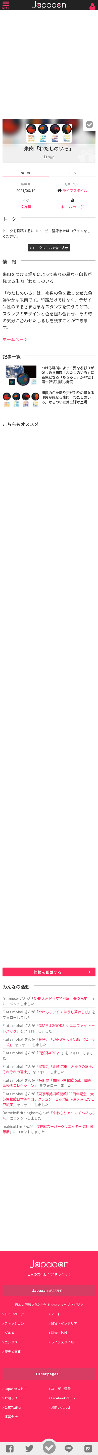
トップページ (14, 1314)
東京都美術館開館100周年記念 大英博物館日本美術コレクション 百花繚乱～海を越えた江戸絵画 (48, 1099)
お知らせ (11, 1398)
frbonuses (11, 998)
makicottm (12, 1126)
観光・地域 (59, 1332)
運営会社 (11, 1416)
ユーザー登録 (61, 1388)
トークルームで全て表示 (50, 247)
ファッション (14, 1323)
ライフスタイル (75, 190)
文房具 (26, 206)
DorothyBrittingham (21, 1112)
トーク (72, 172)
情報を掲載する (48, 972)
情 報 (25, 172)
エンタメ (11, 1342)
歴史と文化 (13, 1351)
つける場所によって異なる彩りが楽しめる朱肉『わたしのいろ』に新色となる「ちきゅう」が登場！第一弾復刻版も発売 (67, 374)
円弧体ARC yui (50, 1052)
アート (56, 1314)
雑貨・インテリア (64, 1323)
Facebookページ (63, 1398)
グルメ (9, 1332)
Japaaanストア (16, 1388)
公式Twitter (13, 1407)
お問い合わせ (61, 1407)
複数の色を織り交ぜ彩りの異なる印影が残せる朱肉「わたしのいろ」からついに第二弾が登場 (67, 397)
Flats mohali (13, 1011)
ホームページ (72, 207)
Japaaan (49, 5)
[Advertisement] (49, 63)
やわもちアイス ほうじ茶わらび (63, 1011)
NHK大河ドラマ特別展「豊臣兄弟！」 (63, 998)
